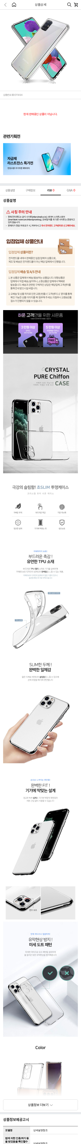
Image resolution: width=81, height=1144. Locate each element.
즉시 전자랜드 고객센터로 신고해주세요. (58, 225)
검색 (69, 5)
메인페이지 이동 (14, 4)
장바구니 (76, 5)
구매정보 (30, 190)
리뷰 (50, 190)
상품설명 (10, 190)
